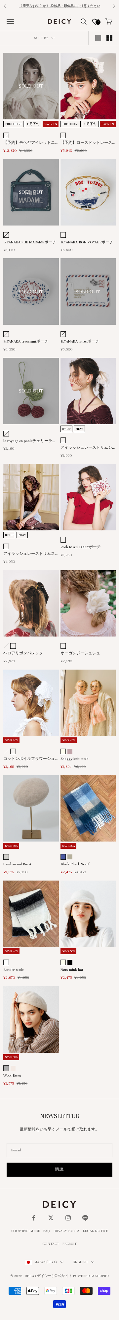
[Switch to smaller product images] (109, 38)
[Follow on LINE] (85, 1218)
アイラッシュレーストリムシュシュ (86, 448)
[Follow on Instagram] (68, 1218)
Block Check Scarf (75, 864)
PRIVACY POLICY (67, 1230)
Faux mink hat (71, 969)
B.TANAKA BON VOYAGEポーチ (86, 242)
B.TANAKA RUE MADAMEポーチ (29, 242)
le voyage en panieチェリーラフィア (29, 441)
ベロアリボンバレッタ (23, 653)
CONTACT (50, 1243)
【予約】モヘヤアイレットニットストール (29, 143)
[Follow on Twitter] (51, 1218)
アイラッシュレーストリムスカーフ (29, 554)
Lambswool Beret (17, 864)
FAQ (46, 1230)
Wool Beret (12, 1075)
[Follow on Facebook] (33, 1218)
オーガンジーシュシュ (80, 653)
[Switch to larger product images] (98, 38)
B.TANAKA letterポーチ (79, 341)
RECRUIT (69, 1243)
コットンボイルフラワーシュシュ (29, 759)
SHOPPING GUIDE (25, 1230)
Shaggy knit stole (74, 758)
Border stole (13, 969)
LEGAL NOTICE (95, 1230)
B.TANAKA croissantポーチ (25, 341)
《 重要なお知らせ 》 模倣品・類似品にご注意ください (59, 6)
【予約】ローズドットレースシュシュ (86, 143)
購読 (59, 1169)
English (80, 1262)
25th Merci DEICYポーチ (80, 547)
